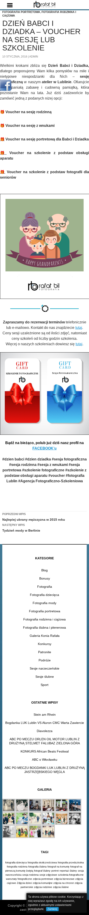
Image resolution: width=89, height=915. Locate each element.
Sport (44, 685)
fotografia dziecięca (16, 862)
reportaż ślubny (68, 870)
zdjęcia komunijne (42, 883)
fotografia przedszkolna (71, 862)
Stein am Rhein (45, 714)
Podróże (45, 660)
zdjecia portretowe (43, 879)
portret (55, 870)
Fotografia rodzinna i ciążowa (44, 619)
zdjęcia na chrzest (63, 883)
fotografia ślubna (37, 866)
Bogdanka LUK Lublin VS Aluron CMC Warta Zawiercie (44, 723)
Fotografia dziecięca (44, 595)
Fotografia (44, 586)
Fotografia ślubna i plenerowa (44, 627)
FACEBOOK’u (44, 448)
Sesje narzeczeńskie (44, 668)
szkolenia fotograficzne (71, 874)
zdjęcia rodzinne (43, 887)
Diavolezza (44, 731)
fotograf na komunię (58, 866)
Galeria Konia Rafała (45, 636)
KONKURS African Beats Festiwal (45, 751)
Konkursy (44, 644)
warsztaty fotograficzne (19, 879)
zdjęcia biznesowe (64, 879)
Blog (44, 570)
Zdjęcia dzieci (24, 883)
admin (33, 56)
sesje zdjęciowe (48, 874)
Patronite (44, 652)
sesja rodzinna (30, 874)
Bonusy (44, 578)
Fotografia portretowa (21, 12)
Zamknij (52, 909)
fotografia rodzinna (17, 866)
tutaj (78, 328)
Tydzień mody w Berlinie (21, 527)
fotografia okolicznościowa (42, 862)
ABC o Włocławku (44, 759)
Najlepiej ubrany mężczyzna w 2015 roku (33, 516)
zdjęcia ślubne (61, 887)
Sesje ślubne (44, 676)
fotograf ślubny (42, 870)
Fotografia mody (44, 603)
